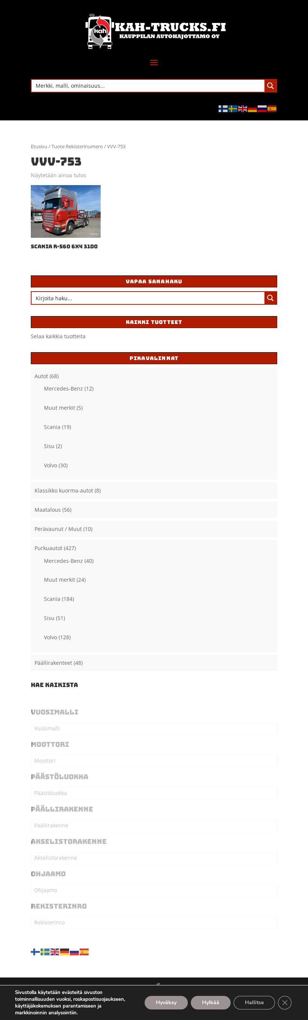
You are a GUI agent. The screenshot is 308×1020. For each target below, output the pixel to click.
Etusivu (39, 146)
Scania (52, 426)
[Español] (272, 108)
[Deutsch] (253, 108)
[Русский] (262, 108)
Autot (41, 376)
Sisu (49, 446)
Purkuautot (48, 548)
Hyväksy (166, 1002)
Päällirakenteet (53, 662)
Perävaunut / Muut (58, 528)
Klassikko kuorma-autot (64, 490)
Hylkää (210, 1002)
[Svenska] (233, 108)
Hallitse (254, 1002)
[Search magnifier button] (270, 86)
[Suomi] (223, 108)
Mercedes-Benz (63, 388)
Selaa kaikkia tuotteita (58, 336)
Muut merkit (59, 407)
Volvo (50, 465)
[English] (243, 108)
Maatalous (48, 509)
